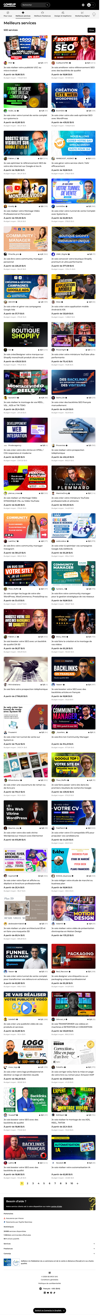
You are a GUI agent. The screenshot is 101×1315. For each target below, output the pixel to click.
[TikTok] (54, 1292)
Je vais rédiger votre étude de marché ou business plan (72, 882)
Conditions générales (49, 1280)
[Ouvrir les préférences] (83, 4)
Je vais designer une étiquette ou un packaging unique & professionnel (69, 977)
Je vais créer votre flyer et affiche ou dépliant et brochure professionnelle (22, 882)
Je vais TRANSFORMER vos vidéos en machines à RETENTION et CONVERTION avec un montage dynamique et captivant (72, 1027)
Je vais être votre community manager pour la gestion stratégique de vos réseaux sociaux (72, 596)
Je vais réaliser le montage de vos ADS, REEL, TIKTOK (70, 1121)
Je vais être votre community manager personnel (23, 260)
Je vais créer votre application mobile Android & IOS (70, 308)
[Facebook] (51, 1292)
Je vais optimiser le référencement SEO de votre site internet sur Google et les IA (25, 164)
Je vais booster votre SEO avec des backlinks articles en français (68, 690)
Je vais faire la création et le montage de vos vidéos (71, 643)
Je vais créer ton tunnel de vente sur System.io (22, 738)
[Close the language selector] (64, 1310)
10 (72, 1183)
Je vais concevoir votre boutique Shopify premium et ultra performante (71, 260)
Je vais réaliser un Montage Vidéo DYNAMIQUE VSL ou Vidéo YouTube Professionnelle (21, 501)
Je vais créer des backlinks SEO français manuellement (71, 404)
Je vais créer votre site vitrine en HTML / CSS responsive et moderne (23, 451)
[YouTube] (48, 1292)
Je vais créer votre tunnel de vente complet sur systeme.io (25, 117)
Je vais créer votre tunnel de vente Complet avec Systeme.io (73, 212)
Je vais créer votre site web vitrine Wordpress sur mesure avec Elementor (23, 834)
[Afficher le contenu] (94, 1244)
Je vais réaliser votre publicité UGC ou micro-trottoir (22, 69)
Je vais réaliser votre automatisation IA (70, 1167)
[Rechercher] (47, 5)
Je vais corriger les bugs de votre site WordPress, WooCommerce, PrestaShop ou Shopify (26, 596)
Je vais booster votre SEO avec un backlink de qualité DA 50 (25, 643)
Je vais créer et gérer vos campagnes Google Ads (22, 308)
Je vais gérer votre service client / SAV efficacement (70, 164)
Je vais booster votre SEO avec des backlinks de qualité (21, 1121)
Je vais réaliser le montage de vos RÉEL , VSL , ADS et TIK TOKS (24, 404)
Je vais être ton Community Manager (70, 737)
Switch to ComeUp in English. (48, 1310)
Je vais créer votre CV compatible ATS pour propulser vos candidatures (72, 834)
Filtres (91, 30)
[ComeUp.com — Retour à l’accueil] (10, 5)
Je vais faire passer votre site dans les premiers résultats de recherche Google (71, 786)
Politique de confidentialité (49, 1283)
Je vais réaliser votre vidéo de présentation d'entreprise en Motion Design (72, 930)
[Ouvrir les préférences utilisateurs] (93, 5)
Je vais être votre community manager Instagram (23, 547)
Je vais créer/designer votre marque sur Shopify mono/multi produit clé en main (24, 356)
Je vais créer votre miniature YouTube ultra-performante (73, 356)
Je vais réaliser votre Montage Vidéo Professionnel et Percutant (22, 212)
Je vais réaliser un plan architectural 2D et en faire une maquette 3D (24, 930)
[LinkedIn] (45, 1292)
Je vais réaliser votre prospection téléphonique (67, 451)
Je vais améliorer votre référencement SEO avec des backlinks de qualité (73, 69)
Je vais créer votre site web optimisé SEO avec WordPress (71, 117)
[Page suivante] (77, 1183)
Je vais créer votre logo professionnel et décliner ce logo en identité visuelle (23, 1073)
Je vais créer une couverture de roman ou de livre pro (25, 786)
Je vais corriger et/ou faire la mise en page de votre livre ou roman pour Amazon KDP (72, 1073)
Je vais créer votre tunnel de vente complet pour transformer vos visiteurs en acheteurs (26, 977)
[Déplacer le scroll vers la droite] (94, 14)
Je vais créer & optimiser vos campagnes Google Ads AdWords (71, 547)
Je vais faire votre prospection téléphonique (26, 689)
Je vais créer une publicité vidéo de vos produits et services (23, 1025)
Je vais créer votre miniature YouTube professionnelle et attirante (70, 499)
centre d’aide (56, 1206)
